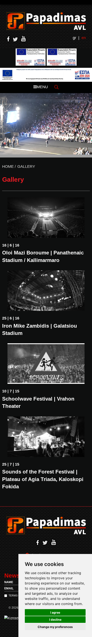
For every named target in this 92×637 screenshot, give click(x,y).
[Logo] (46, 21)
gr (74, 38)
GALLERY (26, 166)
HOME (8, 166)
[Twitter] (15, 39)
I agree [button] (55, 612)
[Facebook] (8, 39)
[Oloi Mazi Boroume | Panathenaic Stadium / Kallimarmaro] (46, 217)
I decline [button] (55, 619)
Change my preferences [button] (55, 627)
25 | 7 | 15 (10, 464)
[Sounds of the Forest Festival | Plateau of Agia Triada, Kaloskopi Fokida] (46, 436)
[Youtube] (23, 38)
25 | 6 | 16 (10, 318)
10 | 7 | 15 (10, 391)
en (84, 38)
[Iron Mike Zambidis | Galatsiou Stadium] (46, 290)
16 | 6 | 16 (10, 245)
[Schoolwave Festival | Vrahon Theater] (46, 363)
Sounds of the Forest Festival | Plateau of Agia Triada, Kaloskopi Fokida (42, 479)
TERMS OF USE (18, 595)
